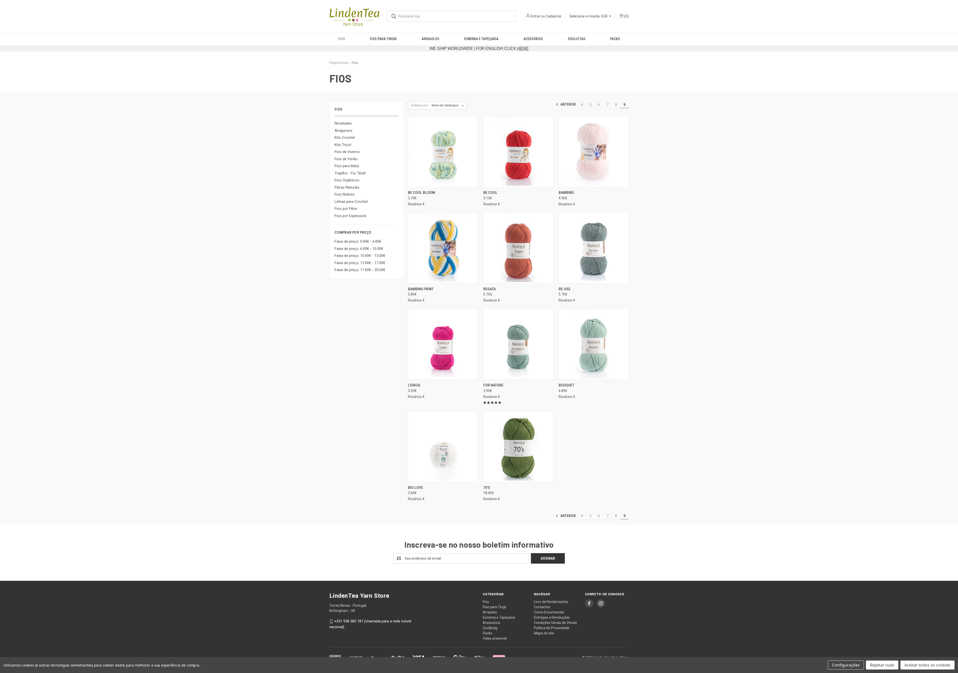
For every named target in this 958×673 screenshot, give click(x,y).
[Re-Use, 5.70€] (594, 248)
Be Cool (490, 192)
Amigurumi (343, 130)
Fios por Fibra (346, 208)
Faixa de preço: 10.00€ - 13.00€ (360, 255)
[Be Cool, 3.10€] (518, 151)
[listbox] (449, 105)
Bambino (566, 192)
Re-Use (565, 289)
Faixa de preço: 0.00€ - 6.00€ (358, 241)
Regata (489, 289)
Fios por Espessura (350, 216)
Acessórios (533, 39)
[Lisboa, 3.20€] (443, 344)
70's (486, 487)
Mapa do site (544, 633)
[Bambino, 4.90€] (594, 151)
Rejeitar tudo (882, 665)
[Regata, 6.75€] (518, 248)
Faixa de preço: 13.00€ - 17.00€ (360, 263)
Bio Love (415, 487)
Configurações (846, 665)
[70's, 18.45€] (518, 446)
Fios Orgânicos (347, 180)
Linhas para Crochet (351, 201)
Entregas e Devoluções (552, 617)
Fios (341, 39)
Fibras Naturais (347, 187)
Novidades (343, 123)
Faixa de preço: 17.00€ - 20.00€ (360, 270)
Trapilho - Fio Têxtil (350, 173)
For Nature (493, 385)
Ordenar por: (420, 105)
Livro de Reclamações (551, 602)
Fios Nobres (345, 194)
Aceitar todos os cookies (927, 665)
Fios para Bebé (347, 166)
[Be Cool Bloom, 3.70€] (443, 151)
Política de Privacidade (551, 628)
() (626, 16)
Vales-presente (495, 638)
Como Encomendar (549, 612)
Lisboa (414, 385)
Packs (615, 39)
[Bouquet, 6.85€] (594, 344)
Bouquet (566, 385)
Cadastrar (554, 16)
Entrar (535, 16)
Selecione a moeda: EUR (588, 16)
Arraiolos (430, 39)
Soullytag (576, 39)
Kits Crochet (345, 137)
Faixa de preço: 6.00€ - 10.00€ (359, 248)
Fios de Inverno (347, 152)
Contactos (542, 607)
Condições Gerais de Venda (555, 623)
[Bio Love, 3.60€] (443, 446)
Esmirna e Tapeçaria (481, 39)
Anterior (568, 104)
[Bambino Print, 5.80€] (443, 248)
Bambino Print (421, 289)
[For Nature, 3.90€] (518, 344)
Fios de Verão (346, 159)
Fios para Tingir (383, 39)
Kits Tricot (343, 145)
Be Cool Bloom (421, 192)
